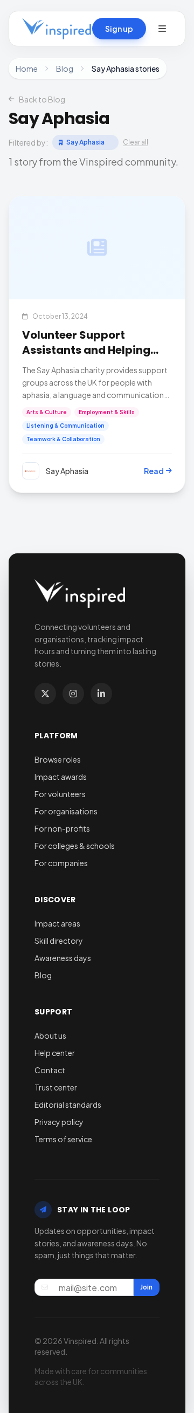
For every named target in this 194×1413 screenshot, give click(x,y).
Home (27, 68)
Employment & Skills (107, 412)
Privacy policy (59, 1122)
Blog (64, 68)
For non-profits (62, 828)
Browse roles (57, 759)
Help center (54, 1053)
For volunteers (60, 794)
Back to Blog (42, 99)
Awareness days (62, 958)
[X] (45, 693)
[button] (162, 28)
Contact (49, 1070)
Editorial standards (67, 1104)
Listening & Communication (65, 425)
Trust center (55, 1087)
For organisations (66, 811)
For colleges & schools (74, 845)
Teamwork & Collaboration (63, 439)
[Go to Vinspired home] (56, 28)
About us (50, 1035)
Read (154, 471)
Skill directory (58, 940)
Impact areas (57, 923)
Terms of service (63, 1139)
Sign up (119, 28)
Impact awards (60, 776)
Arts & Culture (46, 412)
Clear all (135, 142)
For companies (61, 863)
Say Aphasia (85, 142)
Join (146, 1287)
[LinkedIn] (101, 693)
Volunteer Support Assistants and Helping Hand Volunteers (86, 350)
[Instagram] (73, 693)
